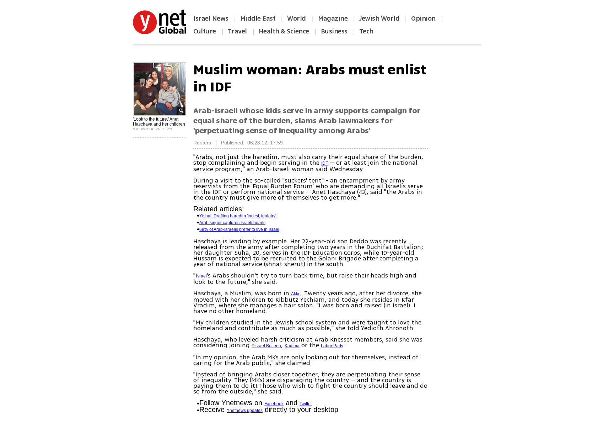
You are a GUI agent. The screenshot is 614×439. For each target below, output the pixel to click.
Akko (296, 293)
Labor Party (332, 345)
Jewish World (379, 18)
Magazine (333, 18)
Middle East (258, 18)
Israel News (210, 18)
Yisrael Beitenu (266, 345)
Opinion (423, 18)
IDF (324, 163)
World (297, 18)
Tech (366, 31)
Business (334, 31)
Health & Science (284, 31)
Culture (204, 31)
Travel (237, 31)
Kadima (292, 345)
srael (202, 276)
